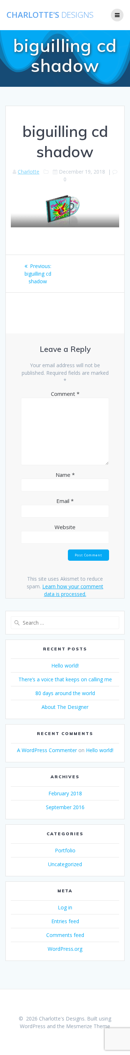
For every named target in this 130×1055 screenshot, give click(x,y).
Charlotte (28, 171)
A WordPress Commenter (47, 750)
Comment (65, 393)
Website (65, 527)
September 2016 (65, 807)
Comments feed (65, 935)
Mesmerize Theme (88, 1026)
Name (65, 474)
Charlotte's (50, 15)
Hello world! (65, 665)
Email (65, 500)
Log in (65, 907)
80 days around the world (65, 693)
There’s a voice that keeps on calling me (65, 679)
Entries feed (65, 921)
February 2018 (65, 793)
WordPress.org (65, 948)
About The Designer (65, 706)
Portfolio (65, 850)
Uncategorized (65, 864)
